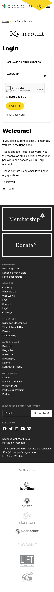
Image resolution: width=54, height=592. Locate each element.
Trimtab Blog (9, 335)
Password (19, 74)
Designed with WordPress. (16, 438)
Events (6, 331)
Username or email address (27, 62)
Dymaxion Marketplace (14, 322)
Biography (7, 350)
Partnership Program (13, 390)
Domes (6, 362)
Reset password (15, 114)
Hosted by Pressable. (13, 442)
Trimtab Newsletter (12, 327)
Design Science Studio (14, 272)
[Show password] (44, 76)
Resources (7, 354)
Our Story (7, 287)
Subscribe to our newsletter (21, 406)
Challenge (7, 312)
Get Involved (10, 373)
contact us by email (22, 170)
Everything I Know (12, 366)
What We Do (9, 291)
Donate (24, 245)
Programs (8, 264)
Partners (7, 394)
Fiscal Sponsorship (12, 276)
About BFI (8, 283)
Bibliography (8, 358)
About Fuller (10, 342)
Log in (13, 105)
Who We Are (9, 295)
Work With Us (9, 385)
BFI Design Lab (10, 268)
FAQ (4, 299)
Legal (5, 308)
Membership (24, 219)
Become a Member (12, 381)
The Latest (9, 319)
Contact (6, 304)
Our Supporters (27, 470)
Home (5, 21)
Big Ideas (7, 346)
